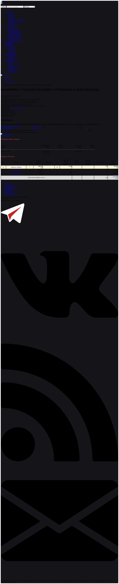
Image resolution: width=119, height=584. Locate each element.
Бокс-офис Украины (14, 33)
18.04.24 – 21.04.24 (16, 173)
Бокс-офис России (14, 28)
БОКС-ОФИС (8, 27)
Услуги (10, 63)
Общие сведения (13, 62)
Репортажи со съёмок (15, 22)
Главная (6, 78)
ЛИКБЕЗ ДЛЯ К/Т (10, 55)
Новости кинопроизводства (17, 20)
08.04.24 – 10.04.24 (16, 167)
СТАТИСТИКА (9, 43)
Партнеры (11, 68)
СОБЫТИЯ (8, 45)
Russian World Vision (17, 107)
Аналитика (11, 17)
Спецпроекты (12, 53)
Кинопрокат (12, 47)
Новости (7, 11)
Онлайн (10, 50)
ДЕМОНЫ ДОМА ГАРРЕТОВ (11, 126)
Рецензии (11, 23)
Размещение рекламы (15, 67)
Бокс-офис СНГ (13, 30)
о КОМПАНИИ (9, 194)
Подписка (11, 72)
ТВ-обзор (11, 18)
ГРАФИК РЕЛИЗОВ (10, 42)
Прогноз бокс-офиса (14, 37)
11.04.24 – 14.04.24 (16, 170)
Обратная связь (13, 70)
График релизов (9, 82)
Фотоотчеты (12, 52)
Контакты (11, 65)
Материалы (11, 57)
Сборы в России (6, 135)
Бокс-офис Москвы (14, 32)
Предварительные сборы (16, 40)
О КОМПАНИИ (9, 60)
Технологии (12, 25)
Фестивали (11, 48)
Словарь (10, 58)
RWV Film (36, 126)
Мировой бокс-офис (14, 35)
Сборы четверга (13, 38)
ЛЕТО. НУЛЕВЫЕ (7, 128)
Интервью (11, 15)
